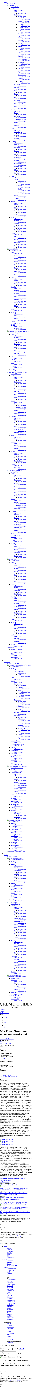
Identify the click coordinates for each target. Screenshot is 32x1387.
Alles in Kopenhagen (17, 333)
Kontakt (9, 1325)
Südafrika (20, 674)
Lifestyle (6, 855)
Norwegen (21, 693)
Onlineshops (17, 975)
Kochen (13, 905)
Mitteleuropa (17, 700)
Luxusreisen (7, 662)
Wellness (13, 201)
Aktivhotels (14, 842)
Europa (13, 681)
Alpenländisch (22, 18)
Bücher (13, 883)
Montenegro (21, 728)
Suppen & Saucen (19, 924)
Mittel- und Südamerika (20, 785)
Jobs (8, 1334)
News (8, 1275)
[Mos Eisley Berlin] (6, 1143)
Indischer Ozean (15, 741)
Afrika (12, 668)
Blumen (16, 160)
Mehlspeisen (17, 959)
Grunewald (10, 1286)
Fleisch (16, 912)
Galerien (16, 138)
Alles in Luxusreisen (13, 663)
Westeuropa (17, 712)
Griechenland (21, 719)
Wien (20, 470)
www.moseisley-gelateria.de (9, 1076)
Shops (16, 179)
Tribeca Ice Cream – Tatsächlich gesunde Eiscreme (14, 1188)
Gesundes (17, 965)
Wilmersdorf (10, 1317)
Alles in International (16, 649)
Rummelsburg (11, 1301)
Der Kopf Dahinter (16, 992)
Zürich (14, 559)
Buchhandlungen (19, 163)
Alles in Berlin (15, 7)
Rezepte (15, 902)
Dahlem (9, 1281)
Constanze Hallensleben (7, 1039)
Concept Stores (18, 157)
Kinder (16, 170)
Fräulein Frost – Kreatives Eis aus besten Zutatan (13, 1193)
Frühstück (17, 84)
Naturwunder (14, 657)
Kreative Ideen (18, 230)
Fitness (16, 208)
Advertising (10, 1333)
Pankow (9, 1298)
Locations (17, 227)
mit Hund (17, 989)
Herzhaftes (17, 950)
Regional (20, 56)
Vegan (19, 72)
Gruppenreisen (15, 804)
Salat (15, 927)
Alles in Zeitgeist (15, 978)
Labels (16, 195)
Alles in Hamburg (16, 250)
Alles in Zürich (15, 560)
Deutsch (2, 1009)
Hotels (16, 113)
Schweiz (20, 709)
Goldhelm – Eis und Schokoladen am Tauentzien (13, 1202)
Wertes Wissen (15, 995)
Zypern (20, 738)
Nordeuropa (17, 684)
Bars (15, 90)
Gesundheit (17, 211)
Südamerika (14, 753)
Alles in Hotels (15, 821)
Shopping (13, 141)
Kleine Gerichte (18, 921)
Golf (8, 1272)
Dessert (16, 962)
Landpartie (17, 116)
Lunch (16, 94)
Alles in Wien (14, 472)
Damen (20, 182)
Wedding (9, 1316)
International (10, 647)
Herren (20, 185)
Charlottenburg (11, 1279)
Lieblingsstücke (17, 858)
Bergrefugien (14, 829)
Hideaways (14, 832)
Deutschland (21, 703)
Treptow (9, 1313)
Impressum (10, 1342)
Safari (12, 794)
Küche (16, 877)
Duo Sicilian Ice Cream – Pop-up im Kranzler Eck (14, 1207)
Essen (12, 8)
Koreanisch (21, 49)
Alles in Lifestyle (12, 856)
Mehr (12, 899)
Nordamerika (14, 757)
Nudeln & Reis (18, 918)
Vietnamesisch (22, 75)
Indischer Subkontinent (17, 744)
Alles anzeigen (18, 10)
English (2, 1011)
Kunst (12, 128)
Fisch (19, 30)
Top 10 (13, 233)
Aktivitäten (17, 125)
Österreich (21, 706)
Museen (16, 135)
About (9, 1323)
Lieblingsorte (18, 246)
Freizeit (13, 109)
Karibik (13, 747)
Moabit (9, 1294)
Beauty (16, 154)
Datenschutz (10, 1339)
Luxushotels (14, 826)
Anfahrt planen (5, 1058)
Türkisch (20, 68)
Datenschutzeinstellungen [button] (14, 1341)
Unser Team (10, 1327)
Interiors (16, 144)
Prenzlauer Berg (11, 1300)
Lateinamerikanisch (23, 53)
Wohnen (13, 864)
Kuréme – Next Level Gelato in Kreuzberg (12, 1197)
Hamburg (16, 249)
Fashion (16, 173)
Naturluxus (14, 823)
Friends (9, 1336)
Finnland (20, 687)
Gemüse (16, 908)
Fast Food (17, 87)
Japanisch (20, 46)
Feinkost (16, 151)
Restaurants (17, 15)
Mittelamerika (14, 750)
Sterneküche (21, 62)
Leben (16, 983)
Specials (16, 198)
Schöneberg (10, 1305)
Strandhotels (14, 836)
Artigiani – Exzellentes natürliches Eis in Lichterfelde (15, 1212)
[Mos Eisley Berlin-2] (6, 1144)
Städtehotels (14, 848)
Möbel (16, 867)
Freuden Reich (15, 999)
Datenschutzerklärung (15, 1236)
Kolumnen (14, 980)
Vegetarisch (17, 934)
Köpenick (10, 1289)
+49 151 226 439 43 (5, 1075)
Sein (15, 214)
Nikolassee (10, 1297)
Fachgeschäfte (18, 166)
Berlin (13, 5)
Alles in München (16, 374)
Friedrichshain (11, 1284)
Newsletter (10, 1328)
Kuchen (16, 943)
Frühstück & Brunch (20, 931)
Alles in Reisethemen (17, 768)
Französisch (21, 34)
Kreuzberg (10, 1287)
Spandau (9, 1306)
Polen (12, 651)
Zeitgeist (23, 976)
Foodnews (17, 106)
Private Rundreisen (16, 772)
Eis (15, 97)
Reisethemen (26, 766)
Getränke (13, 972)
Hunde (12, 896)
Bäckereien (17, 147)
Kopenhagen (26, 331)
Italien (19, 722)
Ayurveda (17, 817)
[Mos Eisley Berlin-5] (6, 1141)
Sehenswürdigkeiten (20, 119)
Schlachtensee (11, 1303)
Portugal (20, 731)
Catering (16, 223)
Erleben (23, 851)
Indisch (20, 37)
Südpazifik (14, 760)
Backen (13, 940)
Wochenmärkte (18, 103)
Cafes (15, 11)
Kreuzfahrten (14, 801)
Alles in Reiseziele (16, 666)
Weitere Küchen (22, 81)
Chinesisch (21, 24)
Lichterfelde (10, 1290)
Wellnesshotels (15, 845)
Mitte (8, 1292)
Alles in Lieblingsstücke (17, 859)
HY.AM (21, 1349)
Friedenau (10, 1282)
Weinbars (20, 78)
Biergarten (17, 100)
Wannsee (9, 1314)
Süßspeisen (14, 956)
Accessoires (21, 192)
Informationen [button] (7, 1322)
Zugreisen (13, 798)
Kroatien (20, 725)
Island (19, 690)
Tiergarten (10, 1311)
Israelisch (20, 40)
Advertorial (3, 1042)
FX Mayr (16, 813)
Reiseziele (28, 665)
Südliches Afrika (19, 671)
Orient (12, 763)
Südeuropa (17, 715)
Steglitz (9, 1308)
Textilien (16, 874)
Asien (12, 677)
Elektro (16, 880)
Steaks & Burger (22, 59)
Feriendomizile (15, 839)
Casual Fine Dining (23, 21)
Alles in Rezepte (15, 904)
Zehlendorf (10, 1319)
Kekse (16, 946)
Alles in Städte (11, 3)
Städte (5, 2)
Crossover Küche (23, 27)
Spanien (20, 734)
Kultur (16, 122)
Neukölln (9, 1295)
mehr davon (3, 1213)
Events (9, 1331)
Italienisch (20, 43)
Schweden (21, 696)
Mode (12, 176)
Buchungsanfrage (12, 1265)
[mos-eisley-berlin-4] (6, 1043)
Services (13, 217)
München (24, 372)
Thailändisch (21, 65)
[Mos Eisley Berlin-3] (6, 1139)
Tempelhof (10, 1309)
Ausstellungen (18, 132)
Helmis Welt (17, 594)
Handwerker (17, 220)
